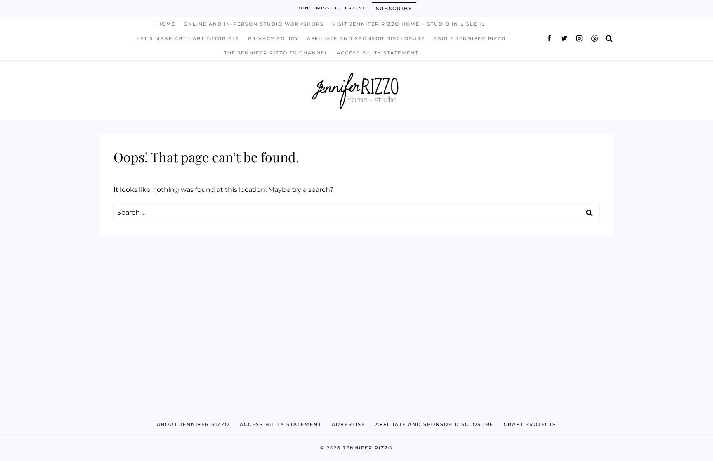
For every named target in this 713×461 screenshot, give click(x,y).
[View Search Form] (609, 38)
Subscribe (394, 8)
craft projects (530, 424)
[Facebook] (549, 38)
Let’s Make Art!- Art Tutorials (188, 38)
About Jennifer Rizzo (469, 38)
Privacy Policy (273, 38)
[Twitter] (564, 38)
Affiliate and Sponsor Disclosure (366, 38)
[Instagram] (579, 38)
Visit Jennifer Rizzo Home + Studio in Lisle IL (408, 24)
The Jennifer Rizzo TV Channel (276, 53)
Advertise (348, 424)
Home (166, 24)
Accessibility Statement (377, 53)
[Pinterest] (594, 38)
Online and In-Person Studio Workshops (254, 24)
